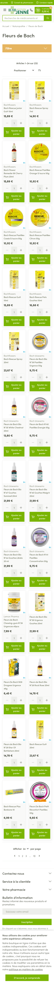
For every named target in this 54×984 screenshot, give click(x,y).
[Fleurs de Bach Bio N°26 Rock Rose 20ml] (39, 667)
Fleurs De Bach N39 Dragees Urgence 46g (13, 685)
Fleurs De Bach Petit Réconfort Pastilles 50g (39, 809)
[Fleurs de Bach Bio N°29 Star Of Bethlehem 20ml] (14, 729)
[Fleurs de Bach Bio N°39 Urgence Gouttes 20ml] (39, 602)
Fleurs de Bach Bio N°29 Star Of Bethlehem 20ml (12, 747)
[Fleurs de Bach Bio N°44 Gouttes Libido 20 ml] (14, 537)
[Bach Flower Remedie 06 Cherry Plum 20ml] (14, 152)
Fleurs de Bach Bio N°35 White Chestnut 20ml (13, 427)
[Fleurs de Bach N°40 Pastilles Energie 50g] (39, 406)
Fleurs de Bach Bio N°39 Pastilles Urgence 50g (38, 362)
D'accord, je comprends (27, 977)
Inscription (27, 922)
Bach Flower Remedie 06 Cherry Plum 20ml (13, 173)
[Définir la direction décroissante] (39, 70)
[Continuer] (39, 856)
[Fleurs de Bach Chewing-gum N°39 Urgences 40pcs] (14, 602)
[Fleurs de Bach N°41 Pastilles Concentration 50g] (39, 537)
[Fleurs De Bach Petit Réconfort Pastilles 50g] (39, 791)
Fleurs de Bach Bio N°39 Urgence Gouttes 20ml (38, 620)
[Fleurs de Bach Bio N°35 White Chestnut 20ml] (14, 406)
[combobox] (23, 18)
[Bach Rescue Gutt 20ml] (39, 729)
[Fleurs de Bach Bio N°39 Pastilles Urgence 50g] (39, 341)
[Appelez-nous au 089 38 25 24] (31, 10)
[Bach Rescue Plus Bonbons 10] (14, 791)
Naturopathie (18, 26)
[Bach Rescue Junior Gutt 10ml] (14, 90)
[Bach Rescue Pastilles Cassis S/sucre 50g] (14, 217)
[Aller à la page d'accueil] (18, 10)
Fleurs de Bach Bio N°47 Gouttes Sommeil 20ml (12, 492)
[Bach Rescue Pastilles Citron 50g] (39, 217)
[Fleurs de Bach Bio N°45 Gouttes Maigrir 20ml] (39, 471)
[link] (15, 856)
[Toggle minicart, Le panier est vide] (38, 10)
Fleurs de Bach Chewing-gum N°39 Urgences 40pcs (13, 623)
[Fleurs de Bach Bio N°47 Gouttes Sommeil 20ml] (14, 471)
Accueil (5, 26)
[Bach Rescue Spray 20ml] (14, 341)
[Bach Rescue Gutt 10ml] (14, 279)
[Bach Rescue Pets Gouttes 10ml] (39, 279)
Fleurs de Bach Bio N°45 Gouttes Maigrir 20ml (40, 492)
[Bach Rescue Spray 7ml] (39, 90)
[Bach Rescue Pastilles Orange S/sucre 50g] (39, 152)
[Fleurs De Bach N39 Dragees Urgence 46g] (14, 667)
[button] (27, 48)
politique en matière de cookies (26, 969)
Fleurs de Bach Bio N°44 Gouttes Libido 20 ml (13, 558)
